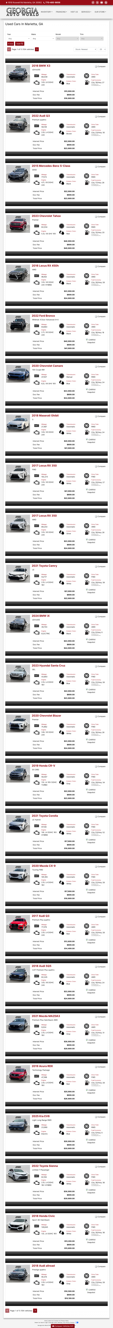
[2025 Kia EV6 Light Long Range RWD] (18, 1124)
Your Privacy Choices (69, 1322)
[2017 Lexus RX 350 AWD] (18, 523)
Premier (35, 220)
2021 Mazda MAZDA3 (46, 1016)
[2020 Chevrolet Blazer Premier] (18, 723)
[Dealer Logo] (22, 12)
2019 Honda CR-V (43, 765)
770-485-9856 (52, 2)
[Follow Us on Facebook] (93, 2)
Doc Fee (36, 95)
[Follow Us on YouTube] (101, 2)
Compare (101, 66)
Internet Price (38, 91)
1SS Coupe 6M (38, 370)
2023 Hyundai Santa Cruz (48, 665)
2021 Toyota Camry (44, 565)
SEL (33, 669)
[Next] (37, 49)
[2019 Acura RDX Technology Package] (18, 1074)
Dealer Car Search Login (41, 1322)
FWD (34, 469)
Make (33, 34)
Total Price (37, 98)
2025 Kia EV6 (41, 1116)
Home (45, 1320)
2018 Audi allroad (43, 1265)
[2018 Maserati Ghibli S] (18, 423)
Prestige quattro (39, 1270)
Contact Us (57, 1320)
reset (18, 44)
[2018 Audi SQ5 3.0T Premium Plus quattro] (18, 974)
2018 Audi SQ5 (41, 966)
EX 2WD (35, 770)
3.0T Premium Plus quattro (43, 970)
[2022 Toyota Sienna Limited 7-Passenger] (18, 1174)
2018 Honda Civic (43, 1216)
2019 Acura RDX (42, 1066)
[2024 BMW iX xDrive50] (18, 624)
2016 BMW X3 (41, 65)
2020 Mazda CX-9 (44, 865)
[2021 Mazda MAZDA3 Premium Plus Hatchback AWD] (18, 1024)
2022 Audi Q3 (41, 115)
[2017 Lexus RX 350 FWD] (18, 473)
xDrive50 (36, 620)
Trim (82, 34)
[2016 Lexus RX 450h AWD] (18, 273)
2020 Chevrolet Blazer (46, 715)
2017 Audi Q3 (40, 915)
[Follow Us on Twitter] (97, 2)
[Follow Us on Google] (106, 2)
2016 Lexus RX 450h (45, 265)
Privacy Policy (65, 1320)
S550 (34, 170)
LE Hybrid (36, 820)
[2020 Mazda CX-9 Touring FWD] (18, 874)
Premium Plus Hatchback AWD (45, 1020)
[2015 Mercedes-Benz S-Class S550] (18, 174)
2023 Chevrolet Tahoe (46, 216)
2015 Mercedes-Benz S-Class (51, 165)
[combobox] (19, 38)
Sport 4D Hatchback (41, 1220)
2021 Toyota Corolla (45, 815)
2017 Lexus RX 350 (44, 465)
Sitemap (60, 1322)
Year (9, 34)
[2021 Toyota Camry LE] (18, 573)
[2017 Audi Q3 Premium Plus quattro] (18, 924)
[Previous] (9, 49)
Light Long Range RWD (42, 1120)
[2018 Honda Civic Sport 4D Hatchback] (18, 1224)
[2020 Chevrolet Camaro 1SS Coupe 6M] (18, 374)
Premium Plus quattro (41, 920)
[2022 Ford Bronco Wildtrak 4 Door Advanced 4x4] (18, 323)
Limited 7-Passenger (40, 1170)
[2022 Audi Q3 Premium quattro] (18, 124)
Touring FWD (37, 870)
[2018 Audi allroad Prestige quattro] (18, 1273)
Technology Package (41, 1070)
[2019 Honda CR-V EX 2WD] (18, 773)
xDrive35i (36, 70)
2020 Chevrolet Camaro (47, 365)
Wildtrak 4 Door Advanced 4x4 (45, 320)
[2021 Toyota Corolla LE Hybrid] (18, 823)
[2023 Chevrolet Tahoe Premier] (18, 224)
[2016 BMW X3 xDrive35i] (18, 73)
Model (58, 34)
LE (33, 570)
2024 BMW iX (41, 615)
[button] (27, 73)
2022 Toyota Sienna (45, 1166)
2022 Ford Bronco (43, 315)
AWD (34, 269)
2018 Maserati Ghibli (45, 415)
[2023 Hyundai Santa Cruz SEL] (18, 673)
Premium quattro (39, 120)
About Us (50, 1320)
